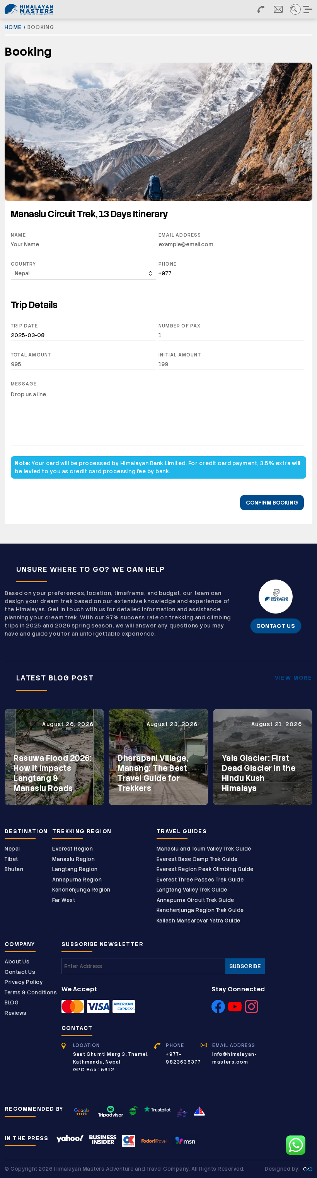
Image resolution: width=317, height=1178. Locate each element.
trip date (24, 326)
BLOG (12, 1002)
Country (23, 264)
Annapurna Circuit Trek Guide (195, 900)
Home (13, 27)
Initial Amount (179, 355)
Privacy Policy (24, 982)
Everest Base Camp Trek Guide (197, 859)
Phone (167, 264)
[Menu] (308, 9)
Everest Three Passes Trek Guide (200, 879)
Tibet (11, 859)
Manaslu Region (73, 859)
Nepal (12, 849)
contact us (275, 625)
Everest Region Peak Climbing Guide (205, 869)
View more (293, 677)
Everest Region (72, 849)
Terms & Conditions (31, 992)
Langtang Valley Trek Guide (192, 889)
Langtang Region (75, 869)
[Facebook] (218, 1011)
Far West (63, 900)
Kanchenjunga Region (81, 889)
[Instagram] (251, 1011)
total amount (31, 355)
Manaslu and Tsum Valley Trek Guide (204, 849)
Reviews (16, 1013)
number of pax (179, 326)
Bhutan (14, 869)
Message (24, 384)
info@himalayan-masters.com (234, 1058)
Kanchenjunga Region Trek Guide (200, 910)
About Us (17, 961)
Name (18, 235)
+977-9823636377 (183, 1058)
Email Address (179, 235)
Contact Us (20, 972)
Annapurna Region (77, 879)
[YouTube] (235, 1011)
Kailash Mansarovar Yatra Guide (198, 920)
